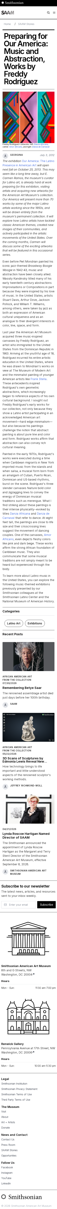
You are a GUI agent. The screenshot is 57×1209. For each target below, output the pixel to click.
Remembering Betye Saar (22, 688)
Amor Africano (15, 147)
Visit (3, 1111)
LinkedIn (6, 1183)
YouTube (6, 1178)
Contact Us (7, 1139)
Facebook (7, 1167)
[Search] (48, 12)
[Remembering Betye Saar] (28, 658)
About (4, 1116)
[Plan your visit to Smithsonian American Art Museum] (33, 974)
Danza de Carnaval (40, 147)
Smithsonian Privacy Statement (19, 1089)
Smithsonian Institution (14, 1083)
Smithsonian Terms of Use (16, 1094)
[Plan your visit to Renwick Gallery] (33, 1052)
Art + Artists (8, 1122)
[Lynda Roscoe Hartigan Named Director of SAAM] (28, 810)
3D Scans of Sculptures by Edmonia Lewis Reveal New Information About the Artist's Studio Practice (26, 760)
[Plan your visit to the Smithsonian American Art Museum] (28, 938)
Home (7, 24)
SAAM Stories (26, 24)
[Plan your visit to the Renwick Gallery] (28, 1016)
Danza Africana (41, 144)
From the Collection (17, 679)
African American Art (17, 676)
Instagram (7, 1172)
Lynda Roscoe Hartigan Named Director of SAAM (26, 835)
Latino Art (13, 623)
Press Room (8, 1144)
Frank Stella (39, 379)
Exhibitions (35, 623)
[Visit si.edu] (28, 1197)
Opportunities (8, 1155)
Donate (5, 1127)
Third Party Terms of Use (15, 1099)
